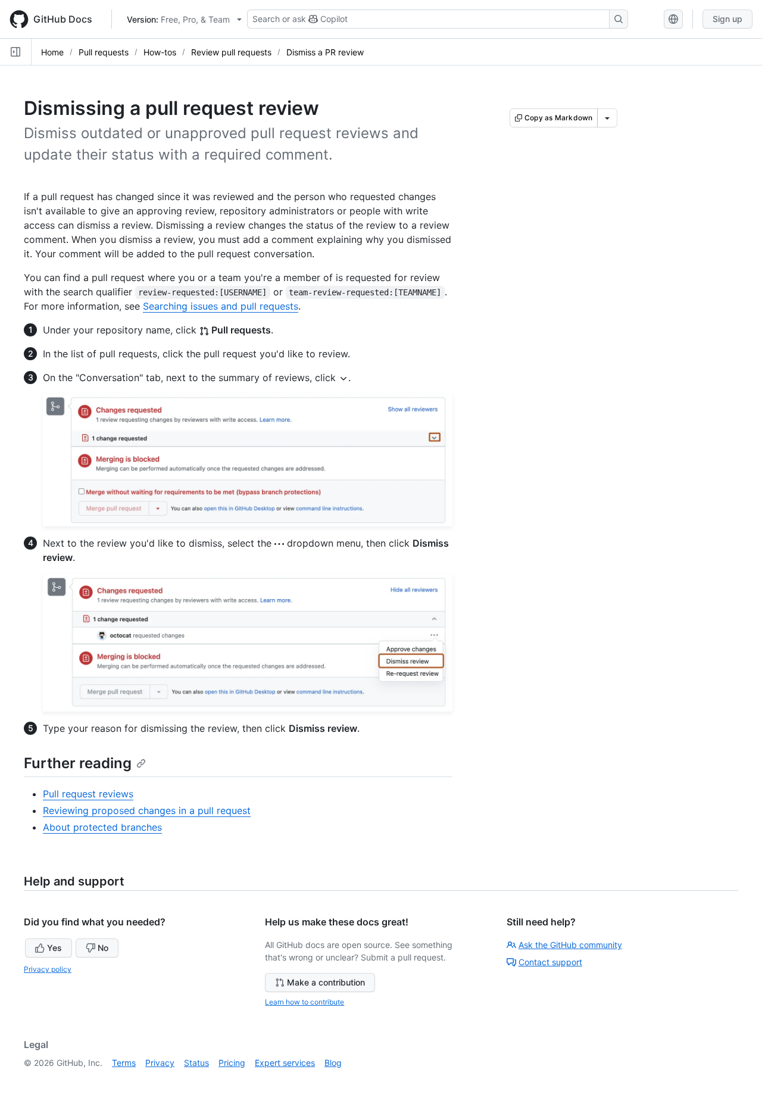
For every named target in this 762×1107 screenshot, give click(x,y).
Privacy (159, 1063)
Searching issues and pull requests (220, 306)
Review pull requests (231, 52)
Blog (333, 1063)
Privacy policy (47, 969)
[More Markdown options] (607, 117)
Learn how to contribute (304, 1001)
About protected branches (102, 827)
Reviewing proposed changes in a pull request (147, 810)
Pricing (231, 1063)
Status (196, 1063)
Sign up (727, 19)
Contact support (550, 962)
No (103, 948)
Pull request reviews (88, 794)
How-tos (159, 52)
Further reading (78, 763)
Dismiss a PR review (325, 52)
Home (52, 52)
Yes (54, 948)
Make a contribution (326, 982)
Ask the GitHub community (570, 945)
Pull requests (104, 52)
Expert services (285, 1063)
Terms (124, 1063)
